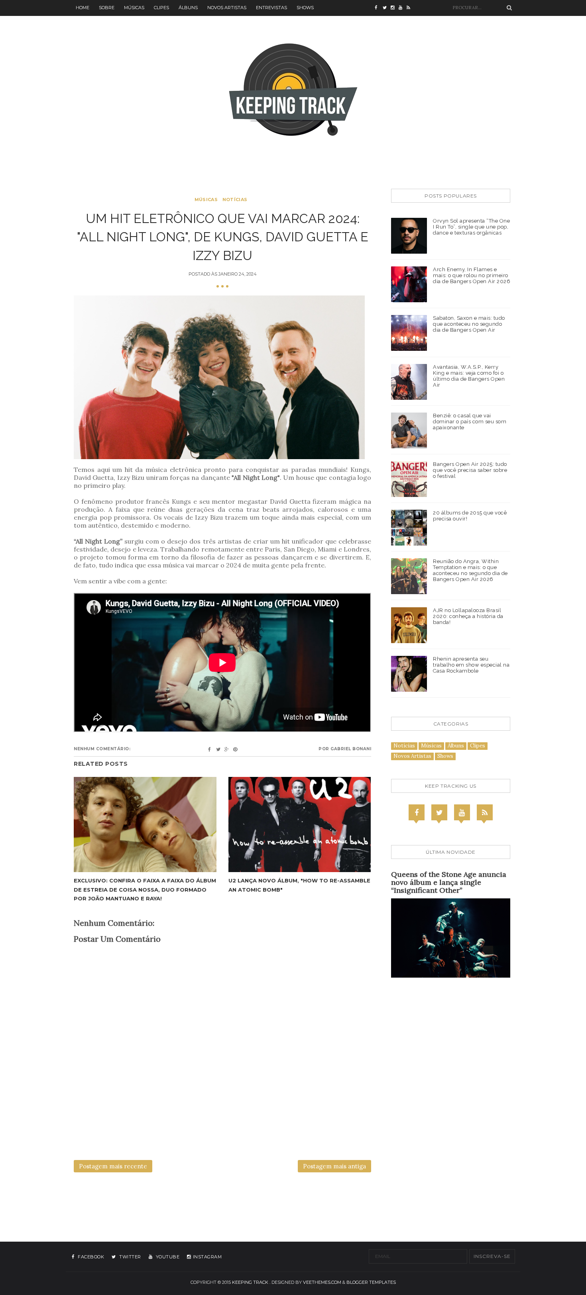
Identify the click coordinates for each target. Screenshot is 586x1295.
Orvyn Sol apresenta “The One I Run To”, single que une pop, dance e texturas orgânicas (471, 227)
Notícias (234, 199)
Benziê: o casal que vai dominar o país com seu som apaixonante (469, 421)
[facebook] (379, 8)
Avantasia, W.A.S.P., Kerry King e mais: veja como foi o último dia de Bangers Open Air (469, 376)
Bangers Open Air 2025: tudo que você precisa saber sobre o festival (470, 470)
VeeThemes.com (322, 1282)
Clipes (161, 7)
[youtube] (403, 8)
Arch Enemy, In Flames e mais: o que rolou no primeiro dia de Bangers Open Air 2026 (471, 275)
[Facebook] (417, 812)
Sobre (106, 7)
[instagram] (395, 8)
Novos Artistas (226, 7)
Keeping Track (250, 1282)
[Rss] (485, 812)
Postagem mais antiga (334, 1166)
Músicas (134, 7)
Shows (305, 7)
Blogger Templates (371, 1282)
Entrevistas (271, 7)
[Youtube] (462, 812)
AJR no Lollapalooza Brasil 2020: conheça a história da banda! (468, 616)
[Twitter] (439, 812)
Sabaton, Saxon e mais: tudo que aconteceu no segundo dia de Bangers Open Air (469, 324)
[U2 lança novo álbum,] (299, 824)
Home (82, 7)
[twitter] (387, 8)
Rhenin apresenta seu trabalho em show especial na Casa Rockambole (471, 665)
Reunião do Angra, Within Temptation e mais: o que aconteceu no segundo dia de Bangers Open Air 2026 (470, 570)
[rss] (411, 8)
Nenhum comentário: (102, 748)
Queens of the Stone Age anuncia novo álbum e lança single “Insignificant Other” (448, 882)
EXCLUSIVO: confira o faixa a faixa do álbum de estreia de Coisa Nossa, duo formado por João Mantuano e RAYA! (145, 889)
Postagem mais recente (113, 1166)
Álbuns (188, 7)
